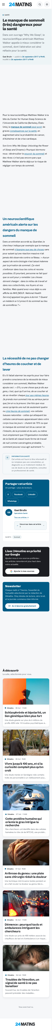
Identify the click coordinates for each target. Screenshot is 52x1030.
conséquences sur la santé (23, 130)
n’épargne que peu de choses (29, 249)
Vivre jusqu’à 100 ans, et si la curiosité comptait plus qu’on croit (24, 779)
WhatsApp (12, 501)
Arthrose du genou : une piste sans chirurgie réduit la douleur (24, 886)
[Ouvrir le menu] (4, 4)
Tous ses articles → (21, 517)
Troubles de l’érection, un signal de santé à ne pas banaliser (22, 994)
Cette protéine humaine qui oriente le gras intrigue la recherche (23, 833)
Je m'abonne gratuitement (24, 616)
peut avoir (26, 126)
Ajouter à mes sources (24, 582)
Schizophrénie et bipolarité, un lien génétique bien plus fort (23, 725)
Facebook (18, 494)
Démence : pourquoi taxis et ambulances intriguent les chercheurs (23, 940)
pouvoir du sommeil (34, 153)
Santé (7, 15)
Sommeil (17, 548)
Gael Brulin (7, 56)
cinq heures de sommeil (17, 411)
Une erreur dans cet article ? (27, 536)
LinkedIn (31, 494)
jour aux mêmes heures (37, 395)
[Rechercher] (40, 4)
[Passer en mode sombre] (47, 4)
